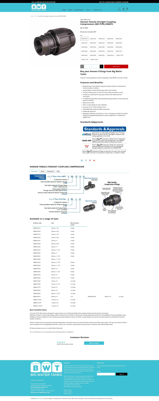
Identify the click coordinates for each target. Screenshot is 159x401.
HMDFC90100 (110, 55)
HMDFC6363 (93, 51)
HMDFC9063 (93, 55)
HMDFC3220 (84, 43)
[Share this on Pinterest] (90, 160)
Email (99, 371)
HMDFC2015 (84, 38)
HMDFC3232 (101, 43)
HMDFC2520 (110, 38)
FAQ (58, 171)
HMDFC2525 (119, 38)
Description (34, 171)
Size (81, 35)
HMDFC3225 (93, 43)
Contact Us (98, 10)
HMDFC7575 (119, 51)
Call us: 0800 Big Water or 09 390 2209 (43, 2)
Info (88, 10)
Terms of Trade (68, 392)
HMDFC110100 (94, 59)
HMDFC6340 (119, 47)
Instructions (50, 171)
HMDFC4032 (119, 43)
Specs (42, 171)
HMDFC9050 (84, 55)
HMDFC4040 (84, 47)
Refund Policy (67, 390)
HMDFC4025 (110, 43)
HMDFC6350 (84, 51)
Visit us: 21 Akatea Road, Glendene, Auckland (113, 2)
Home (64, 10)
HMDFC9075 (101, 55)
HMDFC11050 (119, 55)
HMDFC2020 (93, 38)
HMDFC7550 (101, 51)
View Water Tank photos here (72, 385)
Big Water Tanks (38, 398)
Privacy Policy (67, 393)
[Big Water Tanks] (39, 7)
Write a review (94, 343)
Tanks (70, 10)
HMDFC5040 (101, 47)
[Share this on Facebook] (86, 160)
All (35, 16)
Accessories (78, 10)
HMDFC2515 (101, 38)
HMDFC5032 (93, 47)
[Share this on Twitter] (81, 160)
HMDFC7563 (110, 51)
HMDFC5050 (110, 47)
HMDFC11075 (84, 59)
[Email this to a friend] (94, 160)
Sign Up (121, 374)
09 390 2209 (40, 380)
